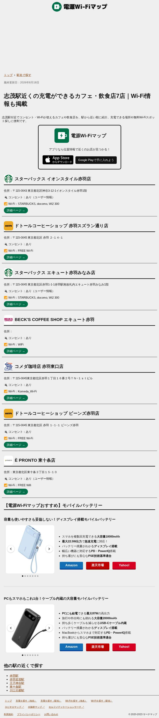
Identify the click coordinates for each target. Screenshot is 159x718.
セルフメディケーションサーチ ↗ (66, 707)
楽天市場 (98, 565)
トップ (8, 75)
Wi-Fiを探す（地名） (76, 700)
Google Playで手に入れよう (96, 160)
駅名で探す (24, 75)
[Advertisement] (79, 42)
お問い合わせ (51, 714)
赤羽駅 (14, 675)
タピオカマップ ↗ (14, 707)
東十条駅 (15, 686)
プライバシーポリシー (28, 714)
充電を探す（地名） (26, 700)
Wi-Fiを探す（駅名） (102, 700)
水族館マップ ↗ (36, 707)
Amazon (71, 565)
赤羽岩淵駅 (17, 679)
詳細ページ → (16, 210)
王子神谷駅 (17, 683)
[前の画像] (10, 548)
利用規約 (8, 714)
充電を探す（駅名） (51, 700)
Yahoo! (124, 565)
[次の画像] (49, 548)
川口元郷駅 (17, 690)
